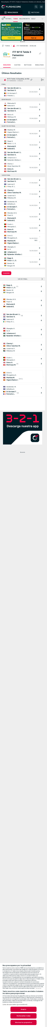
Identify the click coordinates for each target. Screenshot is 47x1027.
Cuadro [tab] (6, 273)
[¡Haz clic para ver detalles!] (22, 91)
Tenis (7, 46)
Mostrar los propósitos (23, 1022)
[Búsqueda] (36, 7)
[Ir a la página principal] (13, 6)
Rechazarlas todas (23, 1016)
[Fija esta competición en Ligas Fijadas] (40, 54)
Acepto (23, 1009)
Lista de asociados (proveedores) (15, 1004)
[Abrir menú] (41, 7)
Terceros (38, 988)
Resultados (40, 65)
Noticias (27, 65)
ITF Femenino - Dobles (26, 46)
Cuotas (17, 65)
